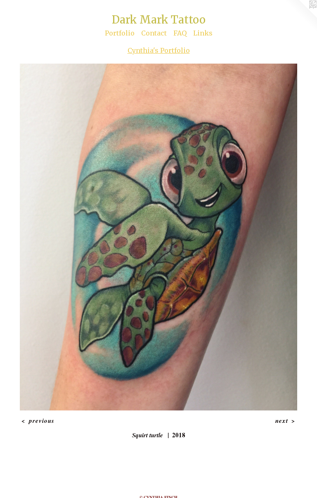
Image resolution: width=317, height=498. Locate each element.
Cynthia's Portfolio (159, 50)
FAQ (180, 33)
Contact (154, 33)
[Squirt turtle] (158, 237)
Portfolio (120, 33)
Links (203, 33)
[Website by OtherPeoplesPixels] (300, 16)
